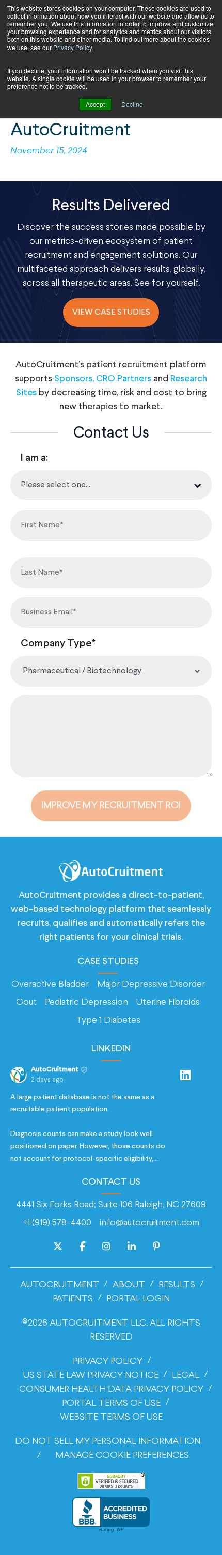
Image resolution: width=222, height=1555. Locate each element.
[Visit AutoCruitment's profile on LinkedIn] (18, 1075)
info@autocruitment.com (149, 1223)
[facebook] (82, 1247)
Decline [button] (132, 104)
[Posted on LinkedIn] (185, 1075)
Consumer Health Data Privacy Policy (111, 1389)
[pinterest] (156, 1247)
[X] (57, 1247)
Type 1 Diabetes (108, 1020)
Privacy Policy (72, 47)
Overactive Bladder (50, 984)
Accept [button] (95, 104)
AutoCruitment (59, 1285)
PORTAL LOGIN (138, 1299)
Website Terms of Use (111, 1417)
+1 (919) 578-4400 (57, 1223)
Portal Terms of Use (111, 1403)
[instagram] (106, 1247)
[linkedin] (132, 1247)
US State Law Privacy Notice (90, 1375)
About (129, 1285)
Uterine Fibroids (168, 1002)
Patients (73, 1299)
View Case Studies (111, 312)
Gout (26, 1002)
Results (176, 1285)
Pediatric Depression (86, 1002)
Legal (185, 1375)
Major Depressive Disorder (151, 984)
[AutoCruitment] (111, 871)
